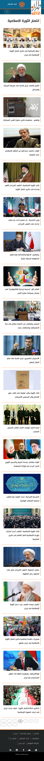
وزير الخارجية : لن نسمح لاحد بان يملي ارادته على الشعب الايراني (23, 222)
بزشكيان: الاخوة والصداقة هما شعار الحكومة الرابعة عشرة (24, 257)
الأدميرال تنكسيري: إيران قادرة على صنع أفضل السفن (23, 360)
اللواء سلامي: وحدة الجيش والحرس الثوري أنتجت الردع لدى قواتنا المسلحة (22, 464)
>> (3, 721)
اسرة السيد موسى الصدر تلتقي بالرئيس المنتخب (23, 430)
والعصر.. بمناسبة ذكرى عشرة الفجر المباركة (21, 120)
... (15, 724)
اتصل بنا (13, 738)
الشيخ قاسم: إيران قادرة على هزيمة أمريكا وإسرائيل (21, 87)
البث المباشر (24, 738)
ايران (16, 733)
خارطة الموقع (33, 743)
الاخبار (36, 733)
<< (3, 724)
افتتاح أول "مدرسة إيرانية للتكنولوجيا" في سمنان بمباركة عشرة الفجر (22, 291)
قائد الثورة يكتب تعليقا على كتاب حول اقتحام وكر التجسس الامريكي (23, 395)
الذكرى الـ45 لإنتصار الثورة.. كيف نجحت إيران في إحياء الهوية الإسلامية (21, 710)
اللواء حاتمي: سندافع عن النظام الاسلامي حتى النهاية (22, 153)
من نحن (22, 743)
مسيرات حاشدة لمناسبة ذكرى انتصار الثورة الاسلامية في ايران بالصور (22, 641)
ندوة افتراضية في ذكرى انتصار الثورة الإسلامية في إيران (24, 53)
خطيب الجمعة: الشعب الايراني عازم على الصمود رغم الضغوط (23, 572)
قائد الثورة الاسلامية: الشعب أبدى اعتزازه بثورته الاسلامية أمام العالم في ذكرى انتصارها (22, 535)
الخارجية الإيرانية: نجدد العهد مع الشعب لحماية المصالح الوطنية (22, 499)
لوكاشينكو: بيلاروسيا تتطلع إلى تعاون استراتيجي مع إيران (24, 676)
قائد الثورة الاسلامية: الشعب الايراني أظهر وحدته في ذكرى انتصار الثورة (22, 187)
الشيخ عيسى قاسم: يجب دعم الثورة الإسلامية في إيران (24, 606)
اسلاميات (35, 738)
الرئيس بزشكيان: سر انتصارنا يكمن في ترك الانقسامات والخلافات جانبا (22, 326)
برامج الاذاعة (26, 733)
